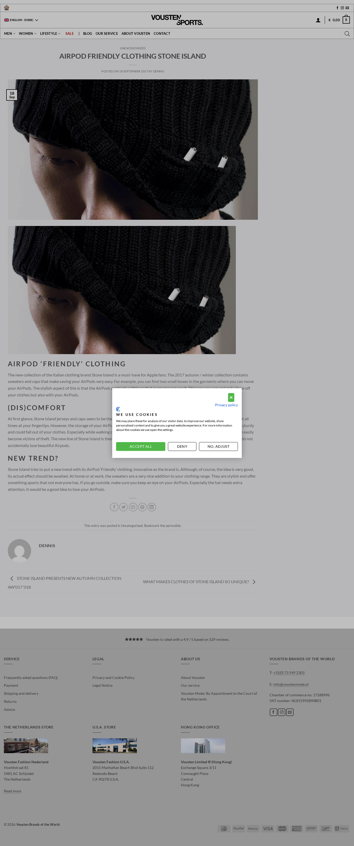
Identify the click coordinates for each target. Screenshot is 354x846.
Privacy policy (226, 405)
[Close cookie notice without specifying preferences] (231, 397)
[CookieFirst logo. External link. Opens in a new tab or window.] (118, 409)
